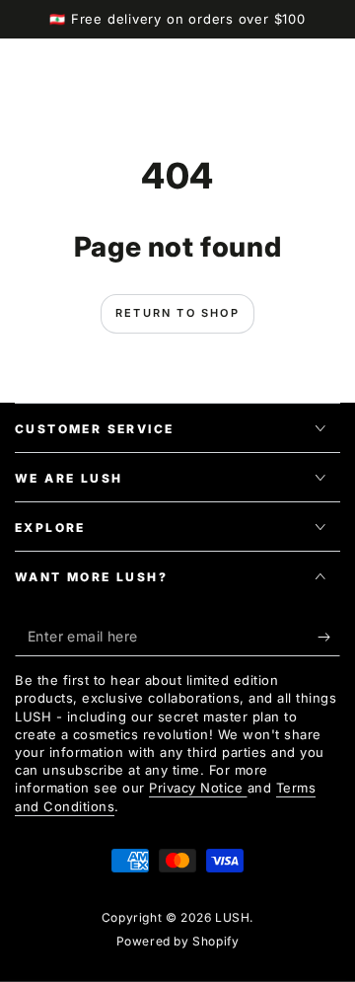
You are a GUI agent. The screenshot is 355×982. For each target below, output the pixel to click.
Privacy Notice (198, 787)
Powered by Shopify (178, 941)
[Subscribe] (329, 636)
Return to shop (177, 313)
